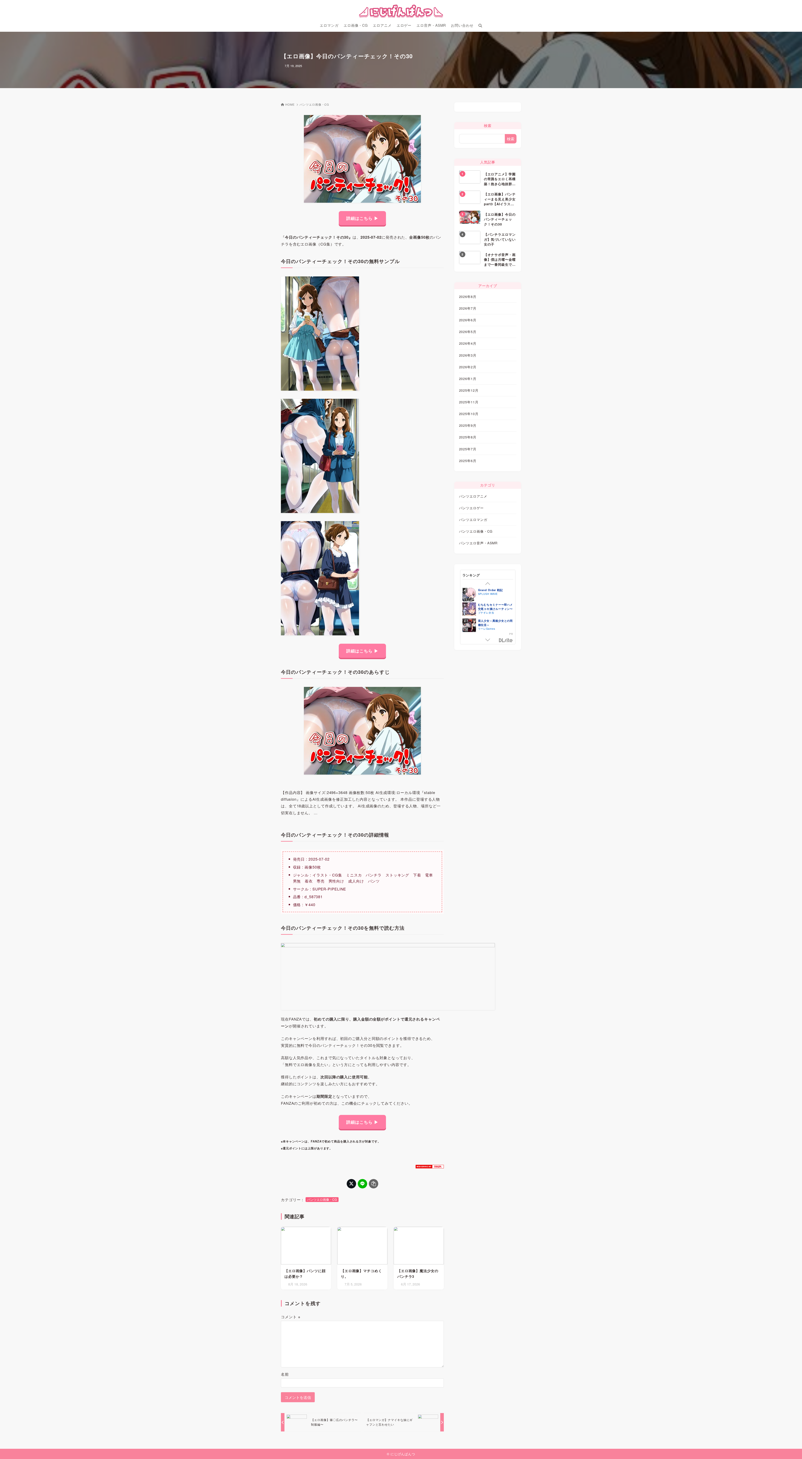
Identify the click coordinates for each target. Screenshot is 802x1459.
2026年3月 (467, 355)
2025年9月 (467, 425)
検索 (510, 138)
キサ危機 (484, 623)
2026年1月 (467, 378)
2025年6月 (467, 460)
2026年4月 (467, 343)
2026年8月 (467, 296)
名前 (285, 1374)
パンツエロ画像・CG (314, 104)
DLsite (506, 640)
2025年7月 (467, 449)
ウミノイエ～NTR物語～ (494, 592)
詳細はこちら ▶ (362, 218)
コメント (290, 1316)
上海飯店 (483, 615)
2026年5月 (467, 331)
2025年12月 (468, 390)
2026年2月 (467, 367)
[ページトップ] (792, 1449)
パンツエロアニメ (473, 496)
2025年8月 (467, 437)
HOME (290, 104)
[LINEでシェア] (362, 1183)
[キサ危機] (469, 628)
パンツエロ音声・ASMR (478, 543)
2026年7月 (467, 308)
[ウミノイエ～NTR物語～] (469, 597)
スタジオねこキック (490, 596)
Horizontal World (489, 627)
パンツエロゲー (471, 507)
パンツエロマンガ (473, 519)
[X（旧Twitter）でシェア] (351, 1183)
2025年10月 (468, 413)
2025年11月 (468, 402)
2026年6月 (467, 320)
